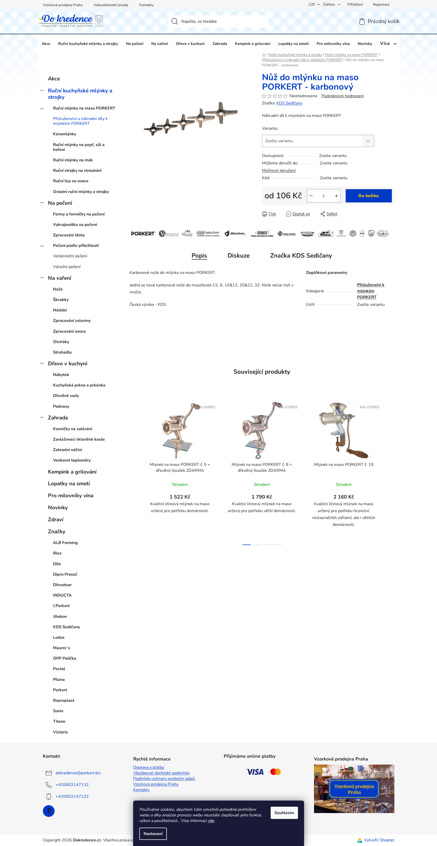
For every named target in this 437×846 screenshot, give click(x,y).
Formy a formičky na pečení (79, 214)
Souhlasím (284, 813)
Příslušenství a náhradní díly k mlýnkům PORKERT (80, 121)
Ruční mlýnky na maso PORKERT (84, 108)
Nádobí (60, 310)
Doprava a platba (148, 767)
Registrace (381, 4)
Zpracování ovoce (69, 331)
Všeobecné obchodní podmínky (161, 773)
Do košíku (368, 196)
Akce (54, 78)
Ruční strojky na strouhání (77, 170)
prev (134, 472)
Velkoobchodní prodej (111, 5)
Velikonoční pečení (70, 256)
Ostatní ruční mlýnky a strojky (81, 192)
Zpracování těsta (69, 235)
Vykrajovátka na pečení (75, 224)
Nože (58, 289)
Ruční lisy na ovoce (71, 181)
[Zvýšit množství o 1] (336, 195)
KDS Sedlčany (289, 103)
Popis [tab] (199, 255)
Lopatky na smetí (69, 483)
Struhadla (62, 352)
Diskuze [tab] (239, 255)
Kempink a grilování (72, 471)
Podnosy (61, 406)
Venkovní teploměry (72, 460)
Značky (56, 531)
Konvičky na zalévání (72, 429)
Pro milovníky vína (70, 495)
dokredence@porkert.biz (78, 773)
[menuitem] (46, 43)
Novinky (58, 507)
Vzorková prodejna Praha (62, 5)
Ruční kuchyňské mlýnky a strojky (80, 94)
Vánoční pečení (67, 267)
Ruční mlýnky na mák (73, 160)
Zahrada (58, 417)
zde (211, 821)
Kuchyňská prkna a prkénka (79, 385)
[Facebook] (49, 811)
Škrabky (61, 300)
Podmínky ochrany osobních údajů (164, 778)
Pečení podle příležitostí (76, 245)
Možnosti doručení (279, 170)
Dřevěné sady (66, 395)
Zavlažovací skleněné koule (79, 439)
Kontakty (146, 5)
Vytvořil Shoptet (379, 840)
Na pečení (60, 203)
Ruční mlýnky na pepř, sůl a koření (79, 147)
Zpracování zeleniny (72, 320)
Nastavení (153, 834)
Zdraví (55, 519)
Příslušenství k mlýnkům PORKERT (370, 291)
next (390, 472)
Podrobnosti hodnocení (342, 96)
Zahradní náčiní (67, 450)
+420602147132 (72, 784)
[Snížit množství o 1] (311, 195)
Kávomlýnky (64, 134)
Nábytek (61, 375)
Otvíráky (61, 342)
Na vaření (59, 278)
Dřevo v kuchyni (67, 363)
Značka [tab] (301, 255)
